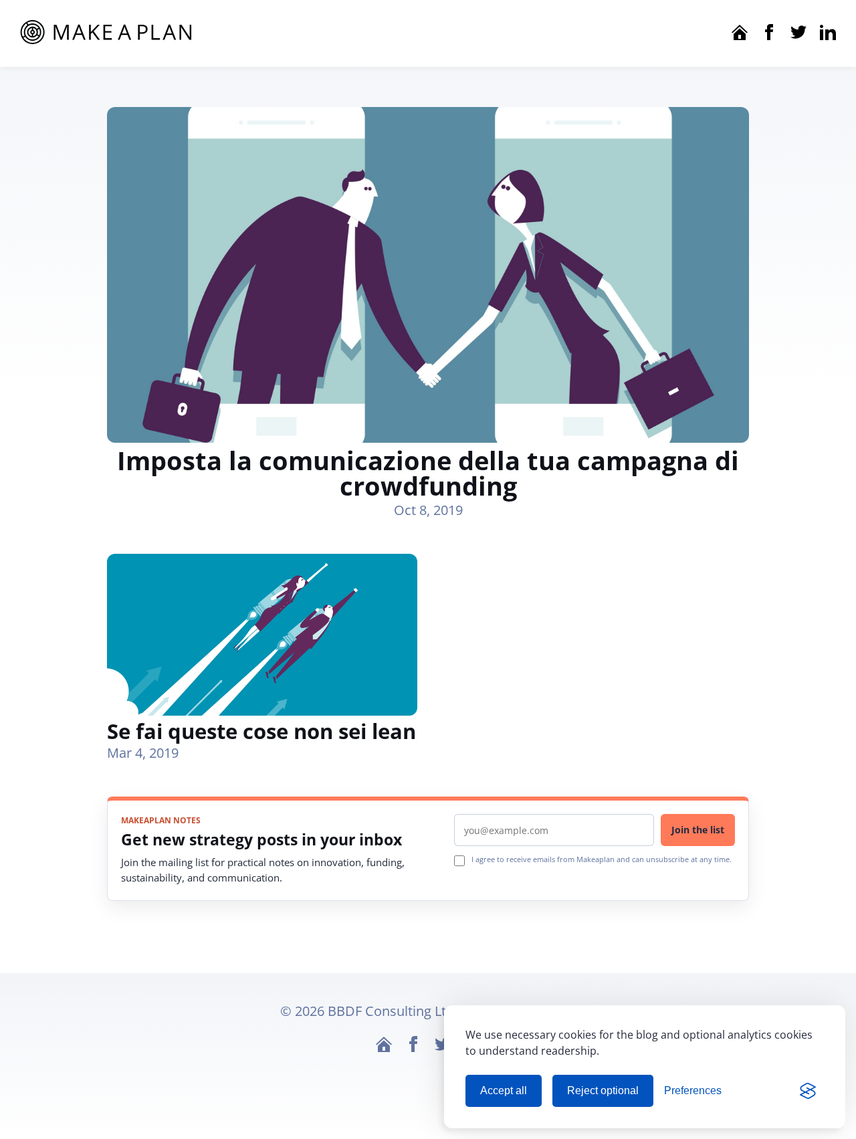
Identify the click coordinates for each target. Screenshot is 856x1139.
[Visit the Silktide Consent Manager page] (808, 1091)
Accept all (503, 1090)
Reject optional (603, 1090)
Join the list (697, 829)
